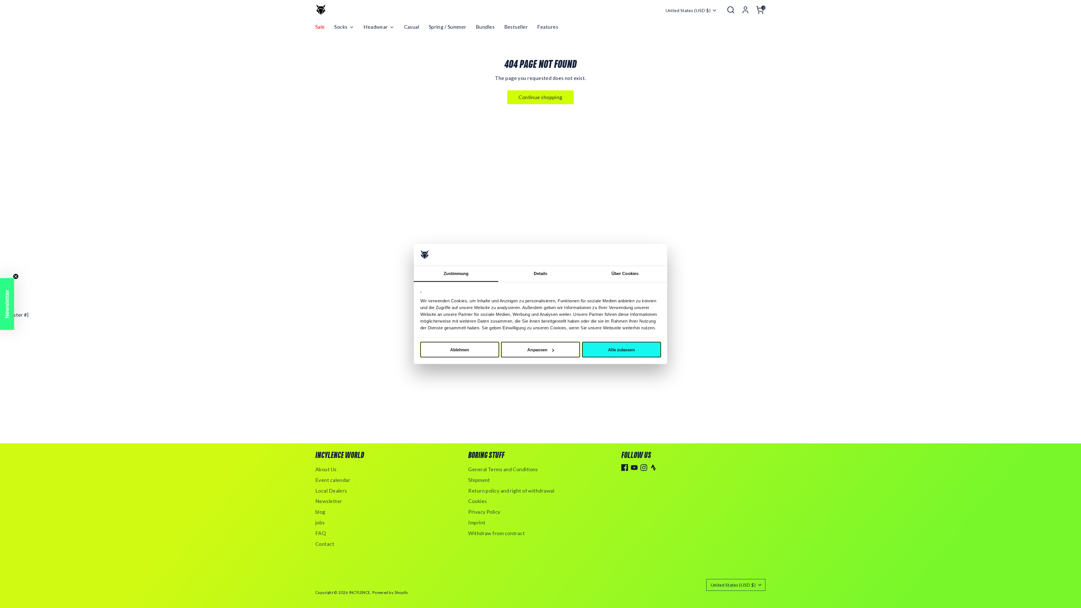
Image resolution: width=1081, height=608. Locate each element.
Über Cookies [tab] (624, 273)
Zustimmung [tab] (456, 273)
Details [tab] (541, 273)
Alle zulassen (621, 349)
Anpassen (537, 349)
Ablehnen (459, 349)
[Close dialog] (643, 238)
